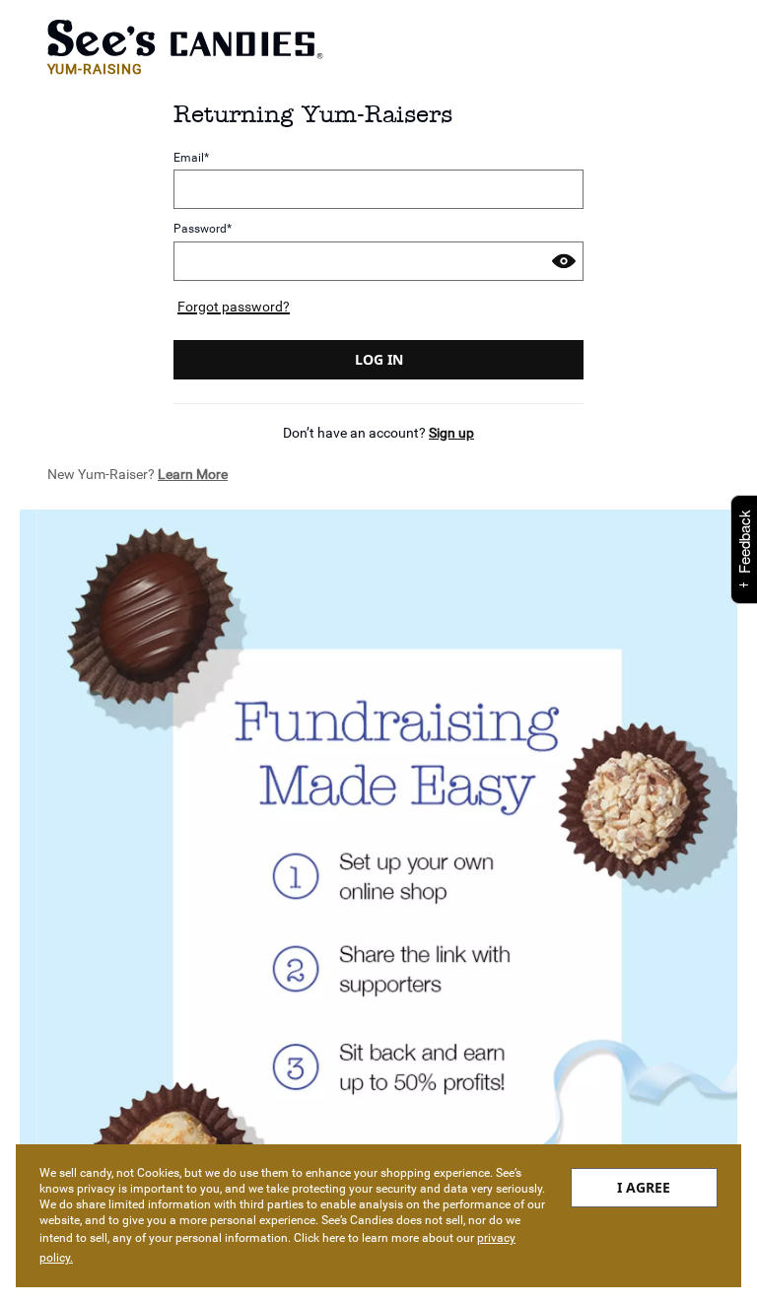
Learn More (193, 474)
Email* (191, 157)
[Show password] (564, 261)
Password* (202, 229)
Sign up (451, 433)
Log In (379, 359)
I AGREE (643, 1187)
